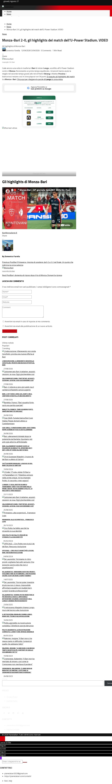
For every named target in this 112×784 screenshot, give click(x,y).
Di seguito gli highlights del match (61, 76)
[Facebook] (4, 713)
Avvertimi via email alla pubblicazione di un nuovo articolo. (28, 326)
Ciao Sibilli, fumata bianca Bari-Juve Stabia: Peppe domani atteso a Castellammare (19, 428)
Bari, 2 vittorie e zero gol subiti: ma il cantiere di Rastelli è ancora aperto (17, 395)
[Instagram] (13, 713)
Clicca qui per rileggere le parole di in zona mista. (40, 79)
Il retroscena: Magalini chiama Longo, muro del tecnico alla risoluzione (17, 615)
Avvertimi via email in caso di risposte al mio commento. (27, 321)
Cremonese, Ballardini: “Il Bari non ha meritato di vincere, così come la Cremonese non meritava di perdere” (17, 670)
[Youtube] (23, 713)
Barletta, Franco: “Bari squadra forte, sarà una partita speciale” (17, 410)
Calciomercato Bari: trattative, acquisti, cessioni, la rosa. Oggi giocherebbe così (18, 379)
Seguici (3, 745)
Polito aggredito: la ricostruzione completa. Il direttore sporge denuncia (18, 631)
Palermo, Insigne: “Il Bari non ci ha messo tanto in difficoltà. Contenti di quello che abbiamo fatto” (18, 650)
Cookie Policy (12, 701)
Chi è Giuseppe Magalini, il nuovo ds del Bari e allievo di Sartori (17, 464)
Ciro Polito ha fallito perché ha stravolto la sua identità (14, 536)
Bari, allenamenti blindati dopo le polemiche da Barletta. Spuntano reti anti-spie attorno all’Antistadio (17, 448)
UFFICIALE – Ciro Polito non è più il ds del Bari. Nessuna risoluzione (18, 551)
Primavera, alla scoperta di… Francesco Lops (18, 520)
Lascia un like (5, 742)
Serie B (14, 233)
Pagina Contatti (13, 729)
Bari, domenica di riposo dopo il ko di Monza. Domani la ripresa (32, 273)
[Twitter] (9, 713)
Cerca (4, 679)
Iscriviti (3, 749)
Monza (8, 233)
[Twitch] (18, 713)
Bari (4, 233)
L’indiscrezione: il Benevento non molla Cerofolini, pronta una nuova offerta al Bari (18, 363)
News (4, 34)
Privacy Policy (12, 697)
